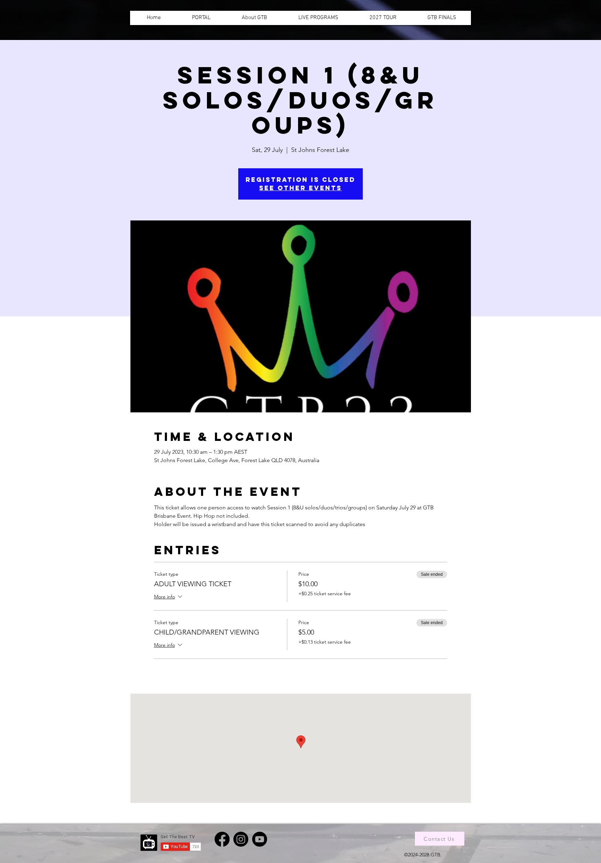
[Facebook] (222, 839)
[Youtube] (259, 839)
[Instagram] (240, 839)
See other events (300, 188)
